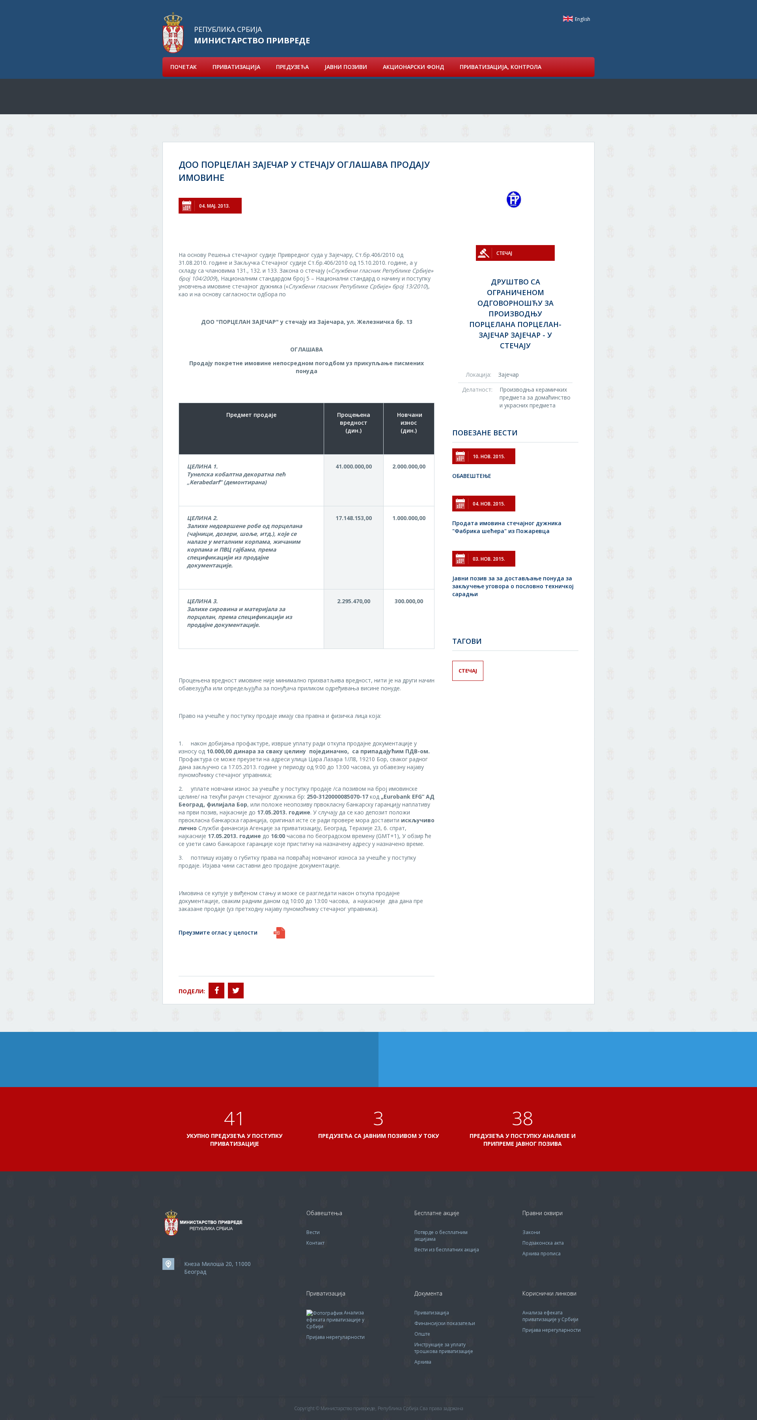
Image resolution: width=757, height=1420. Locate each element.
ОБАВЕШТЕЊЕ (471, 476)
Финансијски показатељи (444, 1323)
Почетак (183, 67)
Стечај (468, 670)
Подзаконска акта (543, 1243)
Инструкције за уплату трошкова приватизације (443, 1348)
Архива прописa (541, 1253)
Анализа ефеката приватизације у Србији (335, 1319)
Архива (422, 1362)
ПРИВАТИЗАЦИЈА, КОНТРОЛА (500, 67)
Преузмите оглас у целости (218, 932)
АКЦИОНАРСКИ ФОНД (413, 67)
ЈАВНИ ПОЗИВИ (345, 67)
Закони (531, 1232)
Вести (313, 1232)
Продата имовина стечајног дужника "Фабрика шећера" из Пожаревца (506, 527)
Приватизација (431, 1312)
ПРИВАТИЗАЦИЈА (236, 67)
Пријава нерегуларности (335, 1337)
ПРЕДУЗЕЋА (292, 67)
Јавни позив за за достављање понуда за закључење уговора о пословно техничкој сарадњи (513, 586)
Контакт (315, 1243)
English (568, 19)
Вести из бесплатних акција (446, 1249)
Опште (422, 1334)
